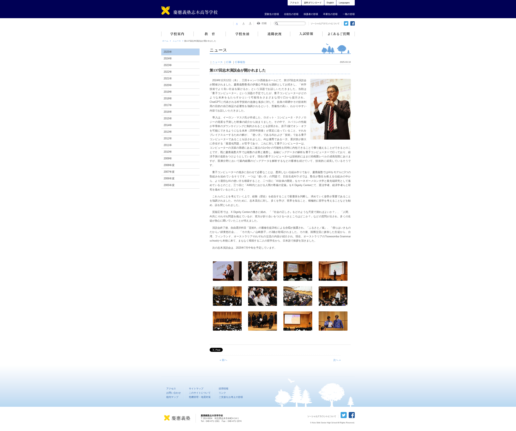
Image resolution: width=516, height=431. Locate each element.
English (330, 2)
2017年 (168, 105)
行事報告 (240, 62)
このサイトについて (200, 392)
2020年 (168, 85)
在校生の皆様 (291, 14)
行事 (228, 62)
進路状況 (274, 34)
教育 (210, 34)
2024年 (168, 58)
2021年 (168, 78)
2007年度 (169, 171)
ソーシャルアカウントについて (325, 23)
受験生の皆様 (271, 14)
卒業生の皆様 (330, 14)
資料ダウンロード (313, 2)
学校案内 (177, 34)
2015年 (168, 118)
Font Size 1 (236, 23)
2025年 (168, 51)
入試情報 (306, 34)
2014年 (168, 125)
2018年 (168, 98)
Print (262, 23)
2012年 (168, 138)
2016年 (168, 111)
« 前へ (223, 360)
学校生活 (242, 34)
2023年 (168, 65)
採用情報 (223, 388)
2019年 (168, 91)
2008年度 (169, 165)
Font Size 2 (243, 23)
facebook (352, 23)
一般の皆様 (349, 14)
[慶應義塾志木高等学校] (196, 11)
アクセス (294, 2)
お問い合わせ (173, 392)
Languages (344, 2)
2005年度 (169, 185)
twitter (346, 23)
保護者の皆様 (311, 14)
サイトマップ (196, 388)
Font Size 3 (250, 23)
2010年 (168, 151)
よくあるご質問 (338, 34)
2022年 (168, 71)
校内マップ (172, 397)
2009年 (168, 158)
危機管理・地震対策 (200, 397)
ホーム (165, 41)
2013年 (168, 131)
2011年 (168, 145)
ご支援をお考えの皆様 (231, 397)
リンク (222, 392)
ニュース (177, 41)
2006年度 (169, 178)
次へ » (337, 360)
